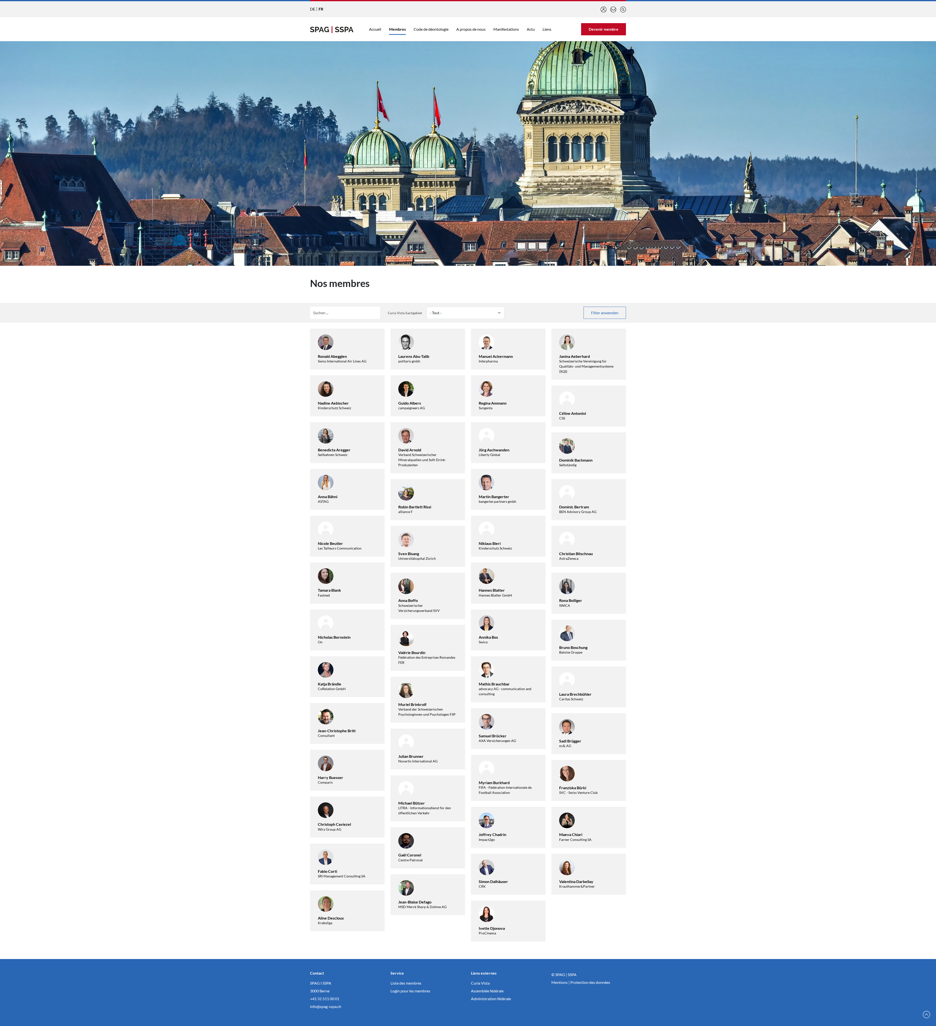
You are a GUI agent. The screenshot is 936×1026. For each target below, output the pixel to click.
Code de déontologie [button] (431, 29)
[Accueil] (331, 29)
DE (312, 9)
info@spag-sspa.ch (325, 1006)
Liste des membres (405, 983)
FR (321, 9)
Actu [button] (531, 29)
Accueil (375, 29)
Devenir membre (603, 29)
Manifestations (506, 29)
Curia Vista (480, 983)
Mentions (559, 982)
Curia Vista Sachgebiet (405, 313)
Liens (547, 29)
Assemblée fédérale (487, 990)
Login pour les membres (410, 990)
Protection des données (590, 982)
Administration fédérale (491, 998)
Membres (397, 29)
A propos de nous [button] (471, 29)
